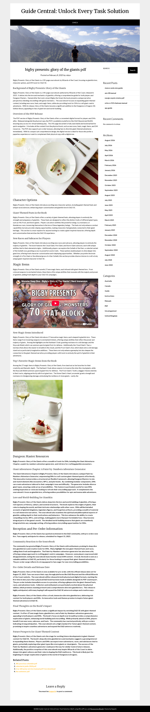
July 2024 (108, 260)
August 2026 (110, 140)
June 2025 (109, 205)
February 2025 (110, 225)
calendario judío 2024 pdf (26, 666)
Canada (107, 286)
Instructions (109, 296)
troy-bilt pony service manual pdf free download (35, 669)
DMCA (75, 23)
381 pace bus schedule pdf (26, 663)
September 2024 (111, 250)
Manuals (108, 301)
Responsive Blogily (97, 709)
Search (106, 68)
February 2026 (110, 165)
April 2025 (109, 215)
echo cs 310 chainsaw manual (116, 103)
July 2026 (108, 145)
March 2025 (109, 220)
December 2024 (111, 235)
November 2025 (111, 180)
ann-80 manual (110, 93)
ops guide (108, 108)
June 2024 (109, 265)
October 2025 (110, 185)
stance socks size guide (114, 88)
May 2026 (108, 150)
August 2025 (110, 195)
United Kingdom (111, 316)
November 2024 (111, 240)
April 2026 (109, 155)
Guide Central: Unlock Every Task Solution (75, 11)
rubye (68, 75)
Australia (108, 281)
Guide (107, 291)
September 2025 (111, 190)
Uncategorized (110, 311)
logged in (52, 691)
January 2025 (110, 230)
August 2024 (110, 255)
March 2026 (109, 160)
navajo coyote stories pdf (114, 98)
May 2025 (108, 210)
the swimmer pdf (23, 671)
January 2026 (110, 170)
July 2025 (108, 200)
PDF (106, 306)
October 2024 (110, 245)
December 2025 (111, 175)
